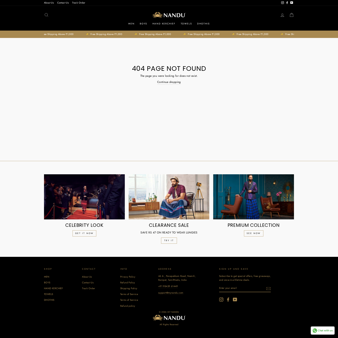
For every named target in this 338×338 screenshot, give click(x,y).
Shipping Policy (128, 288)
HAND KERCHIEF (164, 23)
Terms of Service (129, 294)
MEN (131, 23)
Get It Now (84, 233)
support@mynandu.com (170, 292)
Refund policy (127, 306)
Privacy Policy (127, 276)
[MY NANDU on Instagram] (221, 299)
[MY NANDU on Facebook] (228, 299)
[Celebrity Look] (84, 197)
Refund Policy (127, 282)
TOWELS (186, 23)
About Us (49, 2)
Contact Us (63, 2)
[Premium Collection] (253, 197)
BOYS (143, 23)
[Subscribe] (268, 288)
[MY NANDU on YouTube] (235, 299)
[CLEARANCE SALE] (169, 197)
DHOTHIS (203, 23)
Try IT (169, 240)
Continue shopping (169, 82)
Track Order (78, 2)
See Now (254, 233)
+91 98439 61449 (168, 286)
